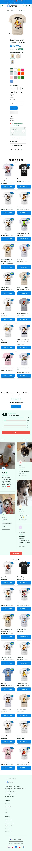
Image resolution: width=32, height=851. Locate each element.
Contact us (8, 803)
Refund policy (8, 831)
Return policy (8, 829)
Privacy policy (8, 820)
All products (14, 10)
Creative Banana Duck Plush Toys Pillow (7, 489)
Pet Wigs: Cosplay (22, 475)
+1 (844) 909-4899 (10, 792)
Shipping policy (9, 826)
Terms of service (9, 823)
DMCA (6, 812)
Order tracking (8, 806)
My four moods (22, 546)
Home (7, 10)
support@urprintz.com (11, 794)
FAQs (6, 809)
